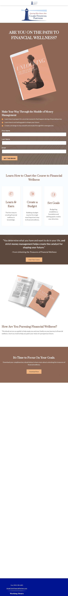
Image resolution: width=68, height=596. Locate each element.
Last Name (6, 139)
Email (4, 148)
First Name (6, 131)
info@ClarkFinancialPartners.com (17, 588)
